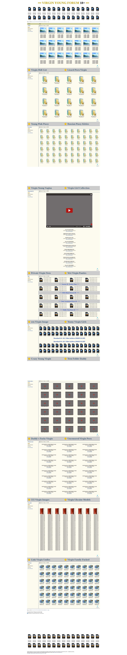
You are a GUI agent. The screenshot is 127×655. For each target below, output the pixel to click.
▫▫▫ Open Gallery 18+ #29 (93, 286)
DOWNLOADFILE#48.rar (84, 597)
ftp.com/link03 (89, 446)
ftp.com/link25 (49, 488)
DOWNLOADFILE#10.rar (97, 569)
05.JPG (41, 36)
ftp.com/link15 (89, 467)
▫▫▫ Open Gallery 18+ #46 (93, 296)
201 (44, 21)
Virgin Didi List (39, 70)
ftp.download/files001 (69, 231)
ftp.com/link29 (69, 493)
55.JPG (85, 36)
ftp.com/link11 (69, 462)
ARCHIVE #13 (42, 523)
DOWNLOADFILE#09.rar (91, 569)
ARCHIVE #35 (42, 539)
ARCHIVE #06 (42, 518)
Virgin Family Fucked (78, 559)
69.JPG (93, 37)
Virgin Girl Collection (78, 188)
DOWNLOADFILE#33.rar (54, 590)
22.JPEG (58, 647)
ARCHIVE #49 (42, 549)
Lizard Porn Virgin (77, 70)
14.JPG (53, 35)
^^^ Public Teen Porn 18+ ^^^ (69, 310)
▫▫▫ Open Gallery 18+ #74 (78, 313)
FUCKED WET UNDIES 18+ (69, 261)
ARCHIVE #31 (42, 536)
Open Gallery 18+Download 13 (69, 105)
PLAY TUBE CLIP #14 (81, 406)
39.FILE (73, 347)
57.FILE (78, 162)
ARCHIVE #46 (42, 547)
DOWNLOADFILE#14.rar (60, 576)
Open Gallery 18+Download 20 (94, 116)
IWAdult (29, 73)
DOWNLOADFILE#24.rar (60, 583)
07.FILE (78, 133)
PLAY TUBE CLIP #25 (93, 423)
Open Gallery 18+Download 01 (45, 83)
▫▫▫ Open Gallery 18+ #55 (62, 306)
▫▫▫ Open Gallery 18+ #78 (93, 313)
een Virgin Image (39, 322)
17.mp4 (34, 19)
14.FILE (93, 330)
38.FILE (69, 347)
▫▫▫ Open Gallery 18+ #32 (93, 290)
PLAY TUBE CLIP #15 (93, 406)
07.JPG (41, 49)
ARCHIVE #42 (42, 544)
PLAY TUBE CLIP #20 (93, 415)
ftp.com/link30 (89, 493)
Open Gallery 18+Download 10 (94, 94)
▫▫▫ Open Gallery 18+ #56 (62, 307)
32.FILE (45, 347)
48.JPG (79, 49)
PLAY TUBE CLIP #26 (44, 432)
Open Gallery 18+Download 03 (69, 83)
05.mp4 (49, 11)
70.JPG (97, 37)
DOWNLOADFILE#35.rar (66, 590)
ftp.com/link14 (69, 467)
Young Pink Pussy (40, 124)
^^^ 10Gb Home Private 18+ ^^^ (69, 293)
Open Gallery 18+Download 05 (94, 83)
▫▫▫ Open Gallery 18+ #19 (47, 289)
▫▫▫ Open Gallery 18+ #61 (93, 303)
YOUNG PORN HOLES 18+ (69, 249)
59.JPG (85, 37)
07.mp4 (59, 11)
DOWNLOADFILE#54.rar (60, 604)
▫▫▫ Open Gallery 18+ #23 (62, 289)
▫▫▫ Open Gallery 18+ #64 (93, 307)
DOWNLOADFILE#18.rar (84, 576)
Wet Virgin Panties (76, 273)
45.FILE (98, 347)
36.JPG (70, 36)
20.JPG (53, 37)
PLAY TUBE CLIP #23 (69, 423)
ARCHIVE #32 (42, 537)
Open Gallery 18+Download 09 (81, 94)
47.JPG (76, 49)
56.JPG (88, 36)
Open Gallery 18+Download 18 (69, 116)
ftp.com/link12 (89, 462)
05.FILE (66, 133)
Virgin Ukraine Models (78, 499)
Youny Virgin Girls (76, 322)
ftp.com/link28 (49, 493)
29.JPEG (92, 647)
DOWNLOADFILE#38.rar (84, 590)
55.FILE (66, 162)
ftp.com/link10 (49, 462)
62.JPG (97, 34)
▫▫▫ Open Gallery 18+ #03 (47, 280)
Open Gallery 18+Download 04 (81, 83)
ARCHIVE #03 (42, 516)
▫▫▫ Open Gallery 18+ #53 (62, 303)
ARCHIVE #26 (42, 532)
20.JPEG (49, 647)
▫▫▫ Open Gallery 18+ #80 (93, 316)
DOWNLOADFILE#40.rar (97, 590)
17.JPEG (34, 647)
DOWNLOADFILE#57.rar (78, 604)
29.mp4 (92, 19)
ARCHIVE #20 (42, 528)
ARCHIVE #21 (42, 529)
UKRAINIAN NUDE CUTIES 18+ (69, 233)
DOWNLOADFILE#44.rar (60, 597)
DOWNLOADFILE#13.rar (54, 576)
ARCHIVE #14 (42, 524)
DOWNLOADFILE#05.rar (66, 569)
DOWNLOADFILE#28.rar (84, 583)
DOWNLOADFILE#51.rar (42, 604)
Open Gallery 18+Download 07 (57, 94)
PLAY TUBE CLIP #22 (57, 423)
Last (48, 21)
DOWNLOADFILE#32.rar (48, 590)
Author (29, 23)
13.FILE (89, 330)
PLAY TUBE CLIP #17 (57, 415)
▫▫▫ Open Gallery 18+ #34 (47, 296)
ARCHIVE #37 (42, 540)
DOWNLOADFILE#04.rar (60, 569)
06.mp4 (54, 11)
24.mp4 (68, 19)
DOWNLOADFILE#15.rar (66, 576)
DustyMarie (30, 127)
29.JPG (59, 37)
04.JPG (44, 35)
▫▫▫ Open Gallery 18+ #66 (47, 313)
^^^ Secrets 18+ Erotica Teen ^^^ (69, 284)
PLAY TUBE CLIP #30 (93, 432)
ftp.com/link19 (49, 478)
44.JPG (79, 35)
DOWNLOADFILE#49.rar (91, 597)
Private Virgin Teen (41, 273)
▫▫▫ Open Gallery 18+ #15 (93, 280)
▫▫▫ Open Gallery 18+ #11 (78, 280)
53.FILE (54, 162)
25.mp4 (73, 19)
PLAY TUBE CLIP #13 (69, 406)
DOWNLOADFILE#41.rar (42, 597)
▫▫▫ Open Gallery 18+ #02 (47, 279)
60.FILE (97, 162)
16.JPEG (29, 647)
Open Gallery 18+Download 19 (81, 116)
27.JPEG (83, 647)
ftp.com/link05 (69, 451)
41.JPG (76, 34)
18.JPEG (39, 647)
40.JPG (70, 37)
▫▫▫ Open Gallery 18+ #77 (93, 312)
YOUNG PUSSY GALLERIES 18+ (69, 257)
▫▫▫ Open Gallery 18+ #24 (62, 290)
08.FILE (84, 133)
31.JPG (67, 34)
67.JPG (93, 49)
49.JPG (76, 37)
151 (42, 21)
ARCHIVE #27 (42, 533)
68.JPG (97, 49)
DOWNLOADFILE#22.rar (48, 583)
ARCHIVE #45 (42, 546)
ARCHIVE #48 (42, 548)
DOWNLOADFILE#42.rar (48, 597)
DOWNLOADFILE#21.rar (42, 583)
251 (46, 21)
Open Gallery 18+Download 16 (45, 116)
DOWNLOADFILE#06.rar (72, 569)
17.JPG (50, 49)
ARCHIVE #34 (42, 538)
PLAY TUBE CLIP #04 (81, 389)
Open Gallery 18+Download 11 (45, 105)
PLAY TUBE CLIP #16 (44, 415)
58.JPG (88, 49)
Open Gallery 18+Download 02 (57, 83)
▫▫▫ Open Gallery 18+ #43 (78, 297)
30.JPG (62, 37)
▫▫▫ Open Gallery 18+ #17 (47, 286)
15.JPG (50, 36)
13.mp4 (88, 11)
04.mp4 (44, 11)
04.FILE (60, 133)
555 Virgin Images (40, 499)
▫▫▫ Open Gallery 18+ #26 (78, 287)
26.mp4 (78, 19)
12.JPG (53, 34)
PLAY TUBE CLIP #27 (57, 432)
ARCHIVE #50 (42, 550)
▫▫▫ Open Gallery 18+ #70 (62, 313)
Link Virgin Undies (40, 559)
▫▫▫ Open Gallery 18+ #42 (78, 296)
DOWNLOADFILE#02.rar (48, 569)
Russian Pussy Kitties (78, 124)
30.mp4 (97, 19)
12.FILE (85, 330)
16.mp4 (29, 19)
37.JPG (67, 49)
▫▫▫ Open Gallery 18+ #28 (78, 290)
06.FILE (72, 133)
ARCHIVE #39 (42, 542)
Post (40, 23)
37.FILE (65, 347)
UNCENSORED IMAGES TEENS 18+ (69, 245)
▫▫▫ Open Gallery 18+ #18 (47, 287)
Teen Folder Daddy (76, 358)
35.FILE (57, 347)
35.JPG (67, 36)
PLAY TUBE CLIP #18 (69, 415)
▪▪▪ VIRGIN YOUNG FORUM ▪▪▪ (63, 3)
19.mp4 (44, 19)
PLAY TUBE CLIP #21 (44, 423)
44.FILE (93, 347)
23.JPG (59, 35)
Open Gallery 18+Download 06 (45, 94)
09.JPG (41, 37)
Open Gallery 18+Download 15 (94, 105)
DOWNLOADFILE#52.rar (48, 604)
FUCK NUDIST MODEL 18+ (69, 253)
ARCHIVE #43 (42, 545)
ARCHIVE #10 (42, 521)
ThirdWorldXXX (31, 191)
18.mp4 (39, 19)
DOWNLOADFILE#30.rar (97, 583)
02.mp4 (34, 11)
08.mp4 (63, 11)
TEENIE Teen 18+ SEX (69, 237)
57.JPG (85, 49)
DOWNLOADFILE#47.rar (78, 597)
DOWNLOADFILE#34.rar (60, 590)
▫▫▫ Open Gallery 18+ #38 (62, 296)
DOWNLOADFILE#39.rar (91, 590)
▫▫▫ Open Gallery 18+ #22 (62, 287)
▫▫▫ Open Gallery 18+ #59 (78, 306)
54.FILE (60, 162)
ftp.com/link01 (49, 446)
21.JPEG (54, 647)
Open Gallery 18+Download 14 (81, 105)
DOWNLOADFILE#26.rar (72, 583)
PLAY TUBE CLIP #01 (44, 389)
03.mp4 (39, 11)
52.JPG (88, 34)
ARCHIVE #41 (42, 543)
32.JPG (70, 34)
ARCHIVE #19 (42, 527)
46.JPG (79, 36)
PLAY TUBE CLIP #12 (57, 406)
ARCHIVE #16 (42, 525)
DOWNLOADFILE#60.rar (97, 604)
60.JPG (88, 37)
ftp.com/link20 (69, 478)
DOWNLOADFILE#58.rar (84, 604)
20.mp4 (49, 19)
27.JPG (59, 49)
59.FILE (90, 162)
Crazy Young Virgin (41, 358)
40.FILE (77, 347)
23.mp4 (63, 19)
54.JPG (88, 35)
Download (29, 12)
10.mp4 (73, 11)
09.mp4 (68, 11)
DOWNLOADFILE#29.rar (91, 583)
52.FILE (48, 162)
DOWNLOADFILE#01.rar (42, 569)
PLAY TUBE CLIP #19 (81, 415)
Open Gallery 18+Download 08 (69, 94)
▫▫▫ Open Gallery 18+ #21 (62, 286)
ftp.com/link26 (69, 488)
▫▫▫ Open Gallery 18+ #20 (47, 290)
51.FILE (41, 162)
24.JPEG (68, 647)
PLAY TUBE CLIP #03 (69, 389)
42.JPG (79, 34)
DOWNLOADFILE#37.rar (78, 590)
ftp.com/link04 (49, 451)
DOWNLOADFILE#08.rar (84, 569)
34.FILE (53, 347)
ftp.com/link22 (49, 483)
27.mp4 (83, 19)
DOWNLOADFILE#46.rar (72, 597)
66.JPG (97, 36)
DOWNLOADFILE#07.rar (78, 569)
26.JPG (62, 36)
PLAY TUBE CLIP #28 (69, 432)
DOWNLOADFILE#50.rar (97, 597)
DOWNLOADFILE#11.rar (42, 576)
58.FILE (84, 162)
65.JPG (93, 36)
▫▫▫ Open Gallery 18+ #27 (78, 289)
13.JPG (50, 35)
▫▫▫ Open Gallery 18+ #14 (93, 279)
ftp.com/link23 (69, 483)
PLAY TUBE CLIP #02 (57, 389)
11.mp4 (78, 11)
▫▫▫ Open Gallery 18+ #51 (47, 306)
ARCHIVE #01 (42, 514)
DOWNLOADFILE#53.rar (54, 604)
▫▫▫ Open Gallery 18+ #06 (62, 279)
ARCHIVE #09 (42, 520)
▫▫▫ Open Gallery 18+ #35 (47, 297)
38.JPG (70, 49)
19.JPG (50, 37)
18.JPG (53, 49)
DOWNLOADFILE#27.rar (78, 583)
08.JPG (44, 49)
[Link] (98, 270)
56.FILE (72, 162)
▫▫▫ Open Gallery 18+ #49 (47, 303)
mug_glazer (30, 502)
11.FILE (81, 330)
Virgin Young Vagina (41, 188)
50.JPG (79, 37)
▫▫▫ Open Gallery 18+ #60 (78, 307)
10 (38, 21)
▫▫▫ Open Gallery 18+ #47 (93, 297)
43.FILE (89, 347)
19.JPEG (44, 647)
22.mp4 (59, 19)
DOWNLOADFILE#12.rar (48, 576)
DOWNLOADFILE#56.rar (72, 604)
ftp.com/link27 (89, 488)
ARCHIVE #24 (42, 531)
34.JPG (70, 35)
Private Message (30, 31)
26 (39, 21)
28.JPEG (87, 647)
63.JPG (93, 35)
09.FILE (90, 133)
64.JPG (97, 35)
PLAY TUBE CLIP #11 (44, 406)
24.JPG (62, 35)
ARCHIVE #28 (42, 534)
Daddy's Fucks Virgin (42, 438)
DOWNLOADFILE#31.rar (42, 590)
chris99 (29, 25)
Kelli (28, 276)
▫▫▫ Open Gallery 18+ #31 (93, 289)
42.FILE (85, 347)
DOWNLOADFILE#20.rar (97, 576)
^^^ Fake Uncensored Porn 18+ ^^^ (69, 301)
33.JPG (67, 35)
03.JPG (41, 35)
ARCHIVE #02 (42, 515)
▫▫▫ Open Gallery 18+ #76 (78, 316)
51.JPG (85, 34)
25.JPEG (73, 647)
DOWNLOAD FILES (43, 33)
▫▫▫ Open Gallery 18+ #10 (78, 279)
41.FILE (81, 347)
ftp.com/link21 (89, 478)
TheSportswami (30, 441)
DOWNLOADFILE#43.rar (54, 597)
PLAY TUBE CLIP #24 (81, 423)
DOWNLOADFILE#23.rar (54, 583)
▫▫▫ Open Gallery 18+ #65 (47, 312)
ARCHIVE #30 (42, 535)
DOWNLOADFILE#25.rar (66, 583)
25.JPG (59, 36)
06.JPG (44, 36)
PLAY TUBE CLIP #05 (93, 389)
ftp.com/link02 (69, 446)
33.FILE (49, 347)
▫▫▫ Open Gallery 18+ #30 (93, 287)
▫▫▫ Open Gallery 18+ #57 (78, 303)
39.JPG (67, 37)
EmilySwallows (30, 381)
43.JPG (76, 35)
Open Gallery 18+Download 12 (57, 105)
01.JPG (41, 34)
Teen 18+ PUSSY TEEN (69, 229)
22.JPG (62, 34)
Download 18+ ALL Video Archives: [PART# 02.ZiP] (69, 341)
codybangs (29, 562)
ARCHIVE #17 (42, 526)
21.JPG (59, 34)
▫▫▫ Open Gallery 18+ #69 (62, 312)
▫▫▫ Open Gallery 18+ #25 (78, 286)
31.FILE (40, 347)
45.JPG (76, 36)
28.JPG (62, 49)
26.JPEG (78, 647)
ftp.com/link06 (89, 451)
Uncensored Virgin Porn (79, 438)
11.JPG (50, 34)
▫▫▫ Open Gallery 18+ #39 (62, 297)
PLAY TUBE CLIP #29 (81, 432)
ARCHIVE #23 (42, 530)
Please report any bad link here (57, 652)
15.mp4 (92, 11)
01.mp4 (29, 11)
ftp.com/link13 (49, 467)
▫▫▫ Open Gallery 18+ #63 (93, 306)
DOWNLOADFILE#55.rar (66, 604)
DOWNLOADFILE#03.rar (54, 569)
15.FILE (98, 330)
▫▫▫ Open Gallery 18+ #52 (47, 307)
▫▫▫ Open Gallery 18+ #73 (78, 312)
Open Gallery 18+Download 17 (57, 116)
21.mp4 (54, 19)
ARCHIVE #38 (42, 541)
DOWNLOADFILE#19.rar (91, 576)
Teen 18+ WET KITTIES (69, 241)
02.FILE (48, 133)
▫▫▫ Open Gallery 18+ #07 (62, 280)
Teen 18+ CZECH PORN (69, 265)
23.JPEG (63, 647)
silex (28, 325)
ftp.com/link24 (89, 483)
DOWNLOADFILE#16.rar (72, 576)
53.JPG (85, 35)
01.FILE (41, 133)
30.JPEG (97, 647)
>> (47, 21)
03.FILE (54, 133)
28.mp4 (88, 19)
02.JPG (44, 34)
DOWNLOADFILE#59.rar (91, 604)
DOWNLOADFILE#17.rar (78, 576)
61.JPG (93, 34)
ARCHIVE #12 (42, 522)
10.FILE (97, 133)
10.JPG (44, 37)
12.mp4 (83, 11)
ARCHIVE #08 (42, 519)
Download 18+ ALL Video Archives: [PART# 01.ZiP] (69, 338)
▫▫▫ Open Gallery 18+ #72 (62, 316)
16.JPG (53, 36)
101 (41, 21)
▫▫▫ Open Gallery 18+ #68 (47, 316)
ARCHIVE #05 (42, 517)
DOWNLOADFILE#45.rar (66, 597)
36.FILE (61, 347)
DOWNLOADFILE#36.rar (72, 590)
